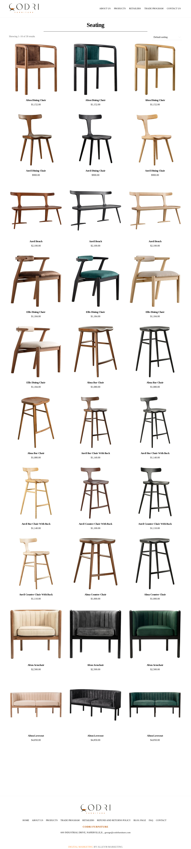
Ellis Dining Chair (35, 312)
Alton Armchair (36, 665)
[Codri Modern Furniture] (24, 11)
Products (120, 8)
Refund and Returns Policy (114, 820)
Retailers (135, 8)
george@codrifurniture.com (118, 832)
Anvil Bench (36, 241)
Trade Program (153, 8)
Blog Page (140, 820)
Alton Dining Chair (36, 100)
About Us (105, 8)
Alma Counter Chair (95, 594)
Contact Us (174, 8)
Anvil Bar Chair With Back (95, 453)
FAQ (151, 820)
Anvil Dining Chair (36, 170)
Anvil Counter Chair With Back (95, 523)
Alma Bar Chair (95, 382)
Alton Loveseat (36, 735)
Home (26, 820)
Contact (161, 820)
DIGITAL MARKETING (81, 847)
